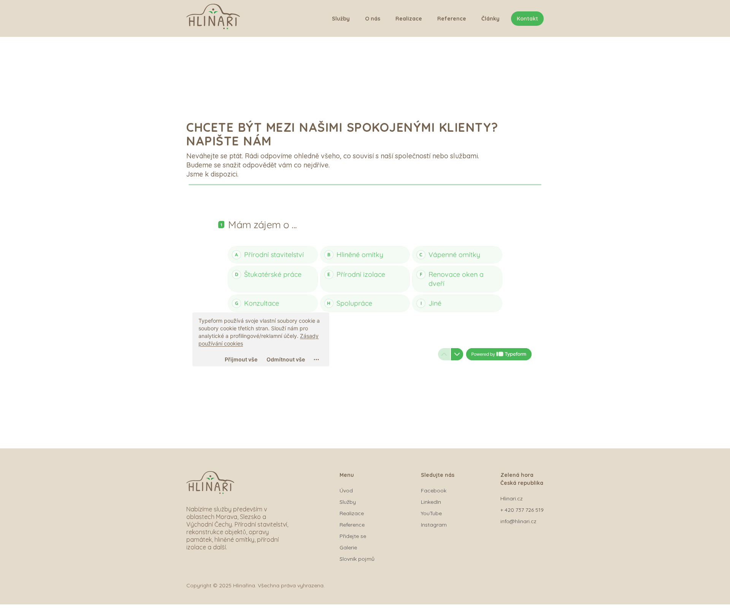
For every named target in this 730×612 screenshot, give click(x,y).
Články (490, 18)
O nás (372, 18)
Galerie (348, 547)
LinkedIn (431, 501)
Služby (341, 18)
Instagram (434, 524)
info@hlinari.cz (518, 521)
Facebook (433, 490)
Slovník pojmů (357, 558)
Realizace (408, 18)
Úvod (346, 490)
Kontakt (527, 18)
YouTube (431, 513)
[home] (213, 18)
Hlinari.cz (511, 498)
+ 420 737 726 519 (522, 509)
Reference (451, 18)
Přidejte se (353, 536)
